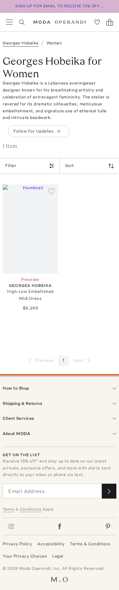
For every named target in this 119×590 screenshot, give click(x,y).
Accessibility (50, 543)
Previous (44, 360)
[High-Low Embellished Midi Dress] (30, 229)
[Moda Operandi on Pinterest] (107, 526)
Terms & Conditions (90, 543)
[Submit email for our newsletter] (109, 491)
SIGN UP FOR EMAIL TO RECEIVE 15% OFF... (59, 6)
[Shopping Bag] (110, 22)
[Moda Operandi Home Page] (59, 22)
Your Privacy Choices (25, 556)
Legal (57, 556)
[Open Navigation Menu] (9, 22)
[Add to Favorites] (52, 191)
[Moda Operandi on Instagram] (11, 526)
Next (78, 360)
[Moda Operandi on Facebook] (59, 526)
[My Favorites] (97, 22)
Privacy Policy (17, 543)
